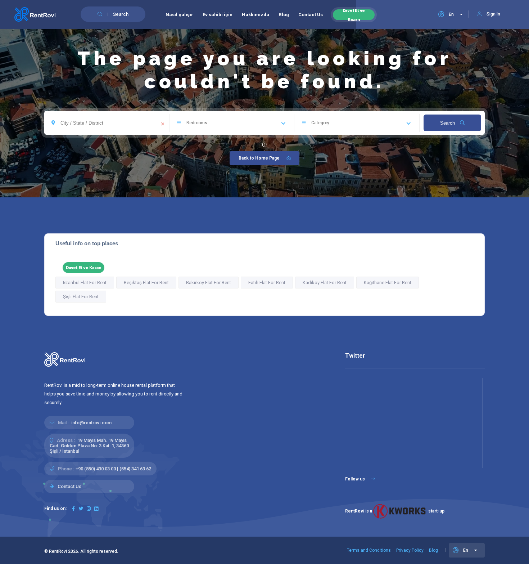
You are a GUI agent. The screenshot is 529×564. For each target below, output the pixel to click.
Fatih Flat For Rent (266, 282)
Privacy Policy (410, 550)
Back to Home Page (259, 158)
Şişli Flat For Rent (81, 296)
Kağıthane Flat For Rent (387, 282)
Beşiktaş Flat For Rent (146, 282)
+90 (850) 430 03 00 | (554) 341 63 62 (113, 468)
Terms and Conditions (369, 550)
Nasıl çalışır (179, 14)
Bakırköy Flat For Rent (208, 282)
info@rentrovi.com (91, 422)
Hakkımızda (255, 14)
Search (448, 123)
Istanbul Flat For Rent (85, 282)
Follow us (355, 479)
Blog (284, 14)
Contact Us (310, 14)
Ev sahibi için (217, 14)
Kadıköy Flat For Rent (325, 282)
